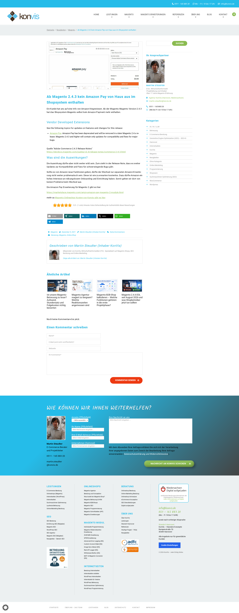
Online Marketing (156, 165)
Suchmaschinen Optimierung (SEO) (163, 177)
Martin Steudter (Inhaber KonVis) (92, 232)
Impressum (150, 607)
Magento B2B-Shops (91, 502)
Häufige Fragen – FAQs (129, 530)
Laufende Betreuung (53, 505)
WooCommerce (155, 181)
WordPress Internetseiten (92, 576)
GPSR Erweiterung (90, 538)
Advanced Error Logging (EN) (94, 541)
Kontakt (222, 16)
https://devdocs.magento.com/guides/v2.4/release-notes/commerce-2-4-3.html (86, 152)
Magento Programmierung (93, 508)
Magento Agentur (90, 491)
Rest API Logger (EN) (91, 550)
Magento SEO (51, 527)
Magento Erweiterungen (151, 16)
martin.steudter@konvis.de (160, 101)
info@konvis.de (227, 4)
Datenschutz (120, 607)
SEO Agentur (51, 533)
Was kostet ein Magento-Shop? (94, 497)
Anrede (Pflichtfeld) (81, 417)
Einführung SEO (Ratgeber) (56, 524)
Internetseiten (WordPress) (55, 497)
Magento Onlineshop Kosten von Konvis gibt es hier (80, 197)
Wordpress (154, 185)
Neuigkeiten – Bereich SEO (55, 539)
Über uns (194, 16)
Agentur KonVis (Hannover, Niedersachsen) (166, 98)
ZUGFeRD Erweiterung (91, 535)
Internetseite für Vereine (92, 579)
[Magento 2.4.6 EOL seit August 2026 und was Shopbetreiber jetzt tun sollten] (132, 286)
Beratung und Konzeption (92, 494)
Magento (128, 16)
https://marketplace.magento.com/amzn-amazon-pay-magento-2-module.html (85, 192)
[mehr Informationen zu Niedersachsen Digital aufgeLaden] (174, 489)
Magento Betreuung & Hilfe (93, 500)
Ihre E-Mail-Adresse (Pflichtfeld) (87, 435)
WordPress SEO (52, 530)
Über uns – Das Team (73, 607)
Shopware (153, 173)
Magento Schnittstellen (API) (93, 511)
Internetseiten (155, 146)
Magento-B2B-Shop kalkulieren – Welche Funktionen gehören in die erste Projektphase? (107, 299)
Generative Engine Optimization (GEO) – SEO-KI (168, 138)
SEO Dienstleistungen (128, 502)
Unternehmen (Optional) (83, 443)
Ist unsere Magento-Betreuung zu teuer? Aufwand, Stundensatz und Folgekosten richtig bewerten (57, 301)
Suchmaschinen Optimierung (56, 502)
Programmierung (156, 169)
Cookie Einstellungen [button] (169, 545)
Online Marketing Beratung (130, 494)
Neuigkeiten (61, 30)
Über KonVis (125, 518)
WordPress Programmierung (93, 588)
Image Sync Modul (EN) (92, 547)
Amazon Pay (55, 133)
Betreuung (154, 131)
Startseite (50, 30)
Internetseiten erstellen (91, 573)
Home (96, 14)
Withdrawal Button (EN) (92, 553)
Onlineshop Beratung (128, 491)
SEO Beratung (51, 521)
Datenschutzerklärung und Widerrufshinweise (146, 454)
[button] (55, 216)
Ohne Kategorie (156, 161)
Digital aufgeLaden (127, 505)
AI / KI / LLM (154, 127)
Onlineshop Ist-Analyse (129, 497)
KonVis (152, 150)
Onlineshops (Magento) (54, 494)
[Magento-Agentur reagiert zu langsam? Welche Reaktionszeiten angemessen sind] (82, 286)
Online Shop (71, 235)
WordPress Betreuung (91, 582)
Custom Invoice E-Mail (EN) (93, 544)
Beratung (54, 235)
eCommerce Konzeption (129, 500)
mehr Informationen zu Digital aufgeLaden (174, 500)
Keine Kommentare (117, 232)
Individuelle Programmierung (94, 527)
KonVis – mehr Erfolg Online (173, 552)
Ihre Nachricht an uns (119, 417)
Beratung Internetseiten (92, 570)
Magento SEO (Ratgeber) (55, 536)
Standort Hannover (127, 524)
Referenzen (177, 16)
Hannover (153, 142)
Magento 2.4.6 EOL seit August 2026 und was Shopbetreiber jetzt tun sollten (132, 298)
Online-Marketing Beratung (55, 508)
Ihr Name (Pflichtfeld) (82, 426)
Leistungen (110, 16)
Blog (209, 14)
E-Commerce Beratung (158, 134)
